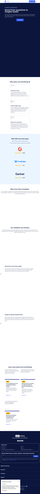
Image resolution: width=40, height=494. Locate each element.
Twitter (22, 440)
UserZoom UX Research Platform (26, 449)
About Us (3, 446)
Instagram (19, 440)
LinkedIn (21, 440)
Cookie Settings (23, 486)
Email (3, 455)
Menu (8, 1)
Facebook (17, 440)
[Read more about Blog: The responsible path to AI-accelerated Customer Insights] (12, 383)
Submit (36, 456)
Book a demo (32, 1)
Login (21, 446)
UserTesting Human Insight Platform (8, 449)
